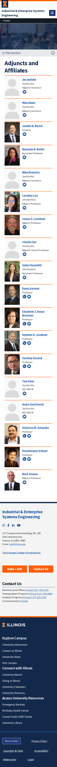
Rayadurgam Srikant (35, 450)
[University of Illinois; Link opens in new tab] (13, 625)
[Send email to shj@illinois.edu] (29, 343)
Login (31, 759)
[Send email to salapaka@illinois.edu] (29, 436)
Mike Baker (29, 102)
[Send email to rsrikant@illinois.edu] (29, 459)
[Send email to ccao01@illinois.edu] (24, 208)
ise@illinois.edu (17, 544)
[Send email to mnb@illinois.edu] (24, 157)
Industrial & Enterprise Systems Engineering (22, 514)
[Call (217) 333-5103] (24, 297)
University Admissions (14, 644)
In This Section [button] (11, 53)
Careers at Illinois (12, 650)
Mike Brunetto (31, 172)
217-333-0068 (45, 593)
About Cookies (11, 741)
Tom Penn (28, 381)
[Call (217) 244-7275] (24, 343)
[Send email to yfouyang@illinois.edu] (29, 366)
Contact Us (41, 569)
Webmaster (9, 759)
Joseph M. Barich (32, 126)
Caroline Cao (30, 195)
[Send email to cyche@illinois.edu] (24, 254)
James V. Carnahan (33, 218)
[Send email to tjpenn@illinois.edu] (24, 393)
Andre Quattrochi (33, 404)
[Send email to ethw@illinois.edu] (29, 323)
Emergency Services (13, 704)
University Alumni (12, 674)
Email (30, 590)
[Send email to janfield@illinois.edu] (24, 92)
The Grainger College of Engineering (21, 552)
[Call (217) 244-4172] (24, 436)
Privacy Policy (39, 741)
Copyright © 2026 (13, 751)
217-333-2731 (42, 590)
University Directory (13, 693)
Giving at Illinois (11, 680)
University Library (12, 722)
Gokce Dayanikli (32, 265)
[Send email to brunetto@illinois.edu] (24, 184)
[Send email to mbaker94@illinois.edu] (24, 115)
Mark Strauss (30, 474)
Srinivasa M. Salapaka (35, 427)
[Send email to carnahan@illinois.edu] (24, 227)
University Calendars (14, 687)
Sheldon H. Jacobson (34, 334)
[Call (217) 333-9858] (24, 366)
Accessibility (41, 751)
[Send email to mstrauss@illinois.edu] (24, 482)
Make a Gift (14, 569)
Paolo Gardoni (30, 288)
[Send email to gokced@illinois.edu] (24, 277)
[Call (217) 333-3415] (24, 323)
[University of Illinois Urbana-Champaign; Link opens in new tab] (5, 4)
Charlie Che (29, 242)
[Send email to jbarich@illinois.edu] (24, 134)
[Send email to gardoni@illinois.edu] (29, 297)
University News (11, 657)
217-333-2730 (39, 597)
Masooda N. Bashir (33, 149)
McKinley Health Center (15, 710)
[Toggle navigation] (52, 13)
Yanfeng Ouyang (32, 358)
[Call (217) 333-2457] (24, 459)
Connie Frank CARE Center (17, 716)
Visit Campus (9, 663)
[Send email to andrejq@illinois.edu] (24, 417)
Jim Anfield (29, 79)
